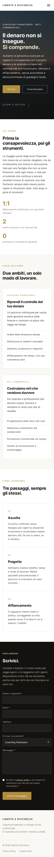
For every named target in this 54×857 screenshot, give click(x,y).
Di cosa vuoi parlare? (13, 736)
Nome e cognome (12, 694)
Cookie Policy (25, 851)
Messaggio (9, 750)
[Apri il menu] (48, 5)
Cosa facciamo (35, 89)
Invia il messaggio (17, 796)
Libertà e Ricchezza (18, 5)
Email (6, 708)
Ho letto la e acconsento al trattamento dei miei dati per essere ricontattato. (25, 783)
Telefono (7, 722)
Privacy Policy (9, 851)
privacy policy (23, 780)
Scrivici (11, 89)
